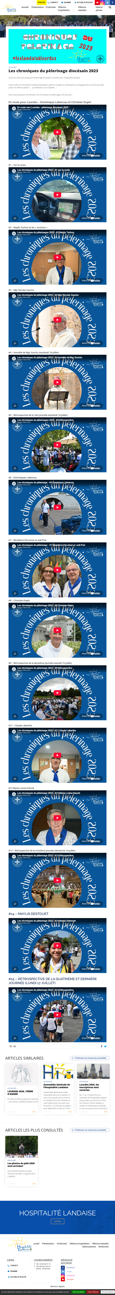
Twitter (105, 1046)
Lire (34, 1112)
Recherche (104, 1246)
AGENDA (57, 1221)
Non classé (12, 1160)
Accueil (24, 7)
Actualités (12, 67)
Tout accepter (78, 1292)
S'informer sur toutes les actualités (90, 1058)
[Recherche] (111, 7)
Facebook (101, 1046)
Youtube (70, 1279)
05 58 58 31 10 (45, 1264)
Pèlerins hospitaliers (64, 8)
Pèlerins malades (82, 8)
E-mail (14, 1046)
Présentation (36, 7)
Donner (13, 1271)
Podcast (41, 2)
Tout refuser (93, 1292)
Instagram (70, 1275)
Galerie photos (99, 8)
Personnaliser (108, 1292)
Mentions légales (57, 1286)
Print (11, 1046)
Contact (14, 1265)
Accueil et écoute (18, 1277)
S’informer (50, 7)
